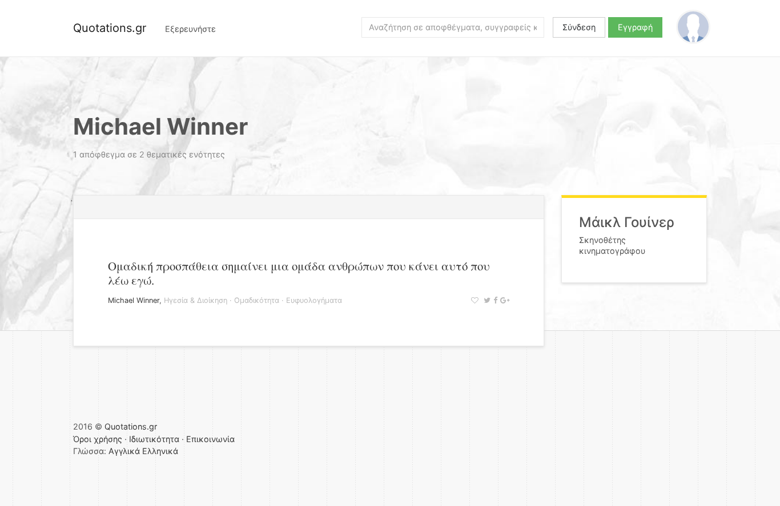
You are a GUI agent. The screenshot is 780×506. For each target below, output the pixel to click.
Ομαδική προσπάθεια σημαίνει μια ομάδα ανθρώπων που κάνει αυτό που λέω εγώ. (299, 273)
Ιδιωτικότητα (154, 439)
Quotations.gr (109, 28)
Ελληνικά (160, 451)
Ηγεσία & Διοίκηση (195, 300)
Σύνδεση (579, 27)
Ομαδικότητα (256, 300)
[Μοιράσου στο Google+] (503, 300)
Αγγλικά (124, 451)
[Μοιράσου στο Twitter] (485, 300)
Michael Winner (133, 300)
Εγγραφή (635, 27)
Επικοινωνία (210, 439)
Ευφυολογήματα (314, 300)
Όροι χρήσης (97, 439)
